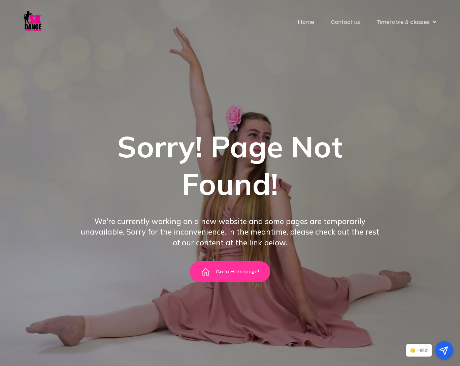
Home (306, 22)
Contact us (345, 22)
